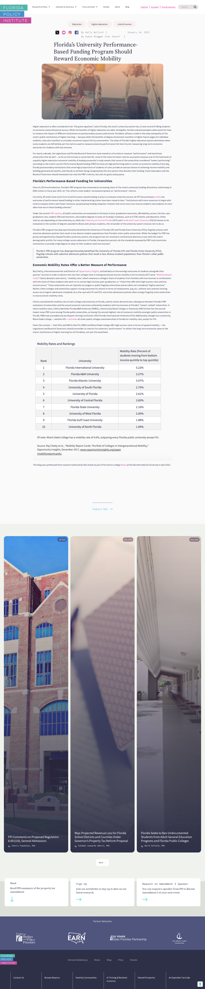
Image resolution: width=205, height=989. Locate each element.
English (144, 7)
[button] (41, 5)
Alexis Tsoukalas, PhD (23, 845)
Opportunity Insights (88, 271)
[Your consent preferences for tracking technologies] (200, 984)
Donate (106, 7)
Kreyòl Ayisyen (168, 7)
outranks (72, 319)
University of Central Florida (98, 220)
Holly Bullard (94, 32)
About (117, 7)
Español (155, 7)
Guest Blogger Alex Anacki (103, 36)
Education (77, 24)
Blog (127, 7)
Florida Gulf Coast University (135, 220)
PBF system (55, 213)
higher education (99, 24)
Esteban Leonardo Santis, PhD (93, 845)
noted (157, 196)
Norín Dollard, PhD (155, 845)
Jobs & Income (124, 24)
